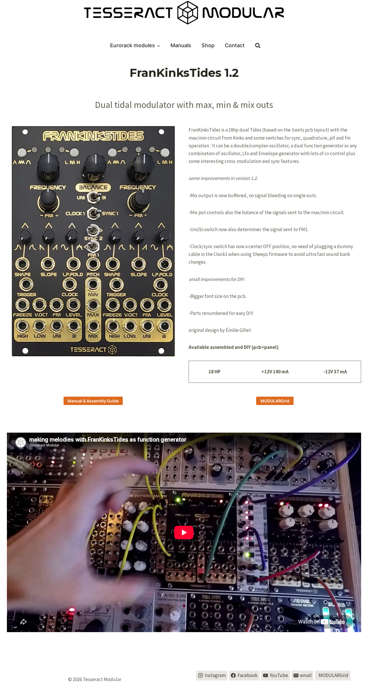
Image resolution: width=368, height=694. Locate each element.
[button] (93, 241)
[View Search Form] (258, 46)
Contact (235, 45)
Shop (208, 45)
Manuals (180, 45)
